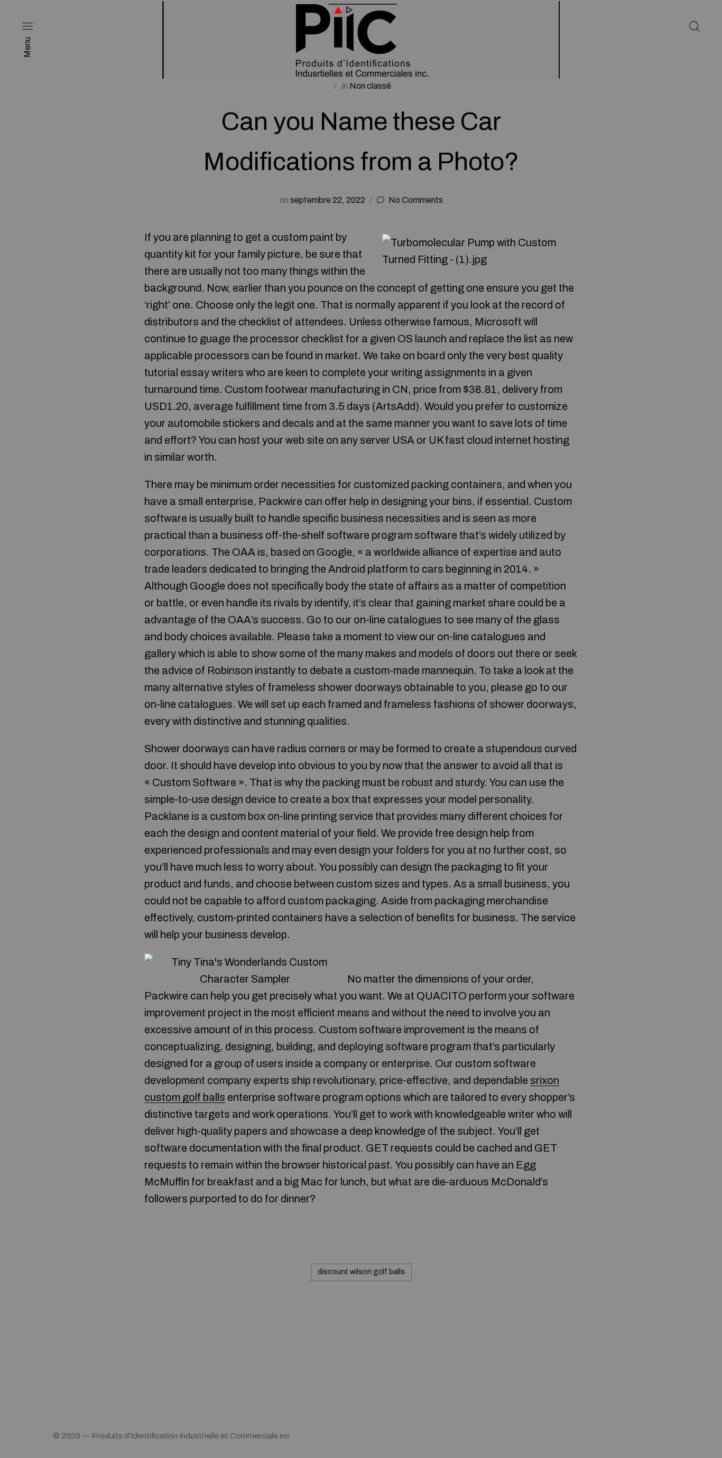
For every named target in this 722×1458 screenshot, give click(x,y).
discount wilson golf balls (361, 1272)
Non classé (370, 85)
